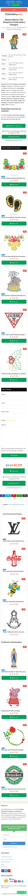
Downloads (8, 27)
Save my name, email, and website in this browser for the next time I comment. (13, 450)
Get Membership (6, 862)
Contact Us (4, 867)
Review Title (5, 411)
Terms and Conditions (7, 859)
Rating (3, 420)
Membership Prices (14, 137)
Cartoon (14, 27)
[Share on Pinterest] (13, 495)
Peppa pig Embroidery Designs (10, 711)
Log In (20, 140)
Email (3, 403)
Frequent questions (6, 857)
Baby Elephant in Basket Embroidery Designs (14, 295)
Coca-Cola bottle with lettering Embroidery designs (14, 571)
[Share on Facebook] (2, 495)
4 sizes (10, 504)
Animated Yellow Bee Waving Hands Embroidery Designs (14, 601)
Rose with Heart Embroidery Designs (12, 750)
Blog (2, 864)
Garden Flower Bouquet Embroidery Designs (14, 178)
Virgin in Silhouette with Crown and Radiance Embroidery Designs (14, 632)
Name (3, 394)
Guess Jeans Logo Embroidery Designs (13, 334)
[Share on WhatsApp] (19, 495)
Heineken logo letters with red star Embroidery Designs (14, 789)
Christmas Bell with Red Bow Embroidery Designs (14, 256)
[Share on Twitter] (8, 495)
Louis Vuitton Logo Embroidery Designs (14, 541)
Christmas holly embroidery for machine (13, 374)
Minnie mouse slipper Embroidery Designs (14, 217)
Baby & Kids (16, 504)
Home (3, 27)
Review (3, 425)
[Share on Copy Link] (25, 495)
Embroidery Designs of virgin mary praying (14, 672)
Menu (14, 10)
